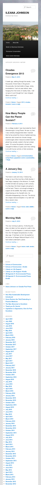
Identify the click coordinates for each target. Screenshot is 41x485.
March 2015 (9, 419)
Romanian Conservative (13, 51)
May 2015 (9, 414)
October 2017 (10, 347)
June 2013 (9, 467)
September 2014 (11, 433)
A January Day (14, 168)
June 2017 (9, 356)
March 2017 (9, 363)
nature (24, 246)
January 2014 (10, 451)
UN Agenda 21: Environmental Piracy (18, 274)
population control (19, 158)
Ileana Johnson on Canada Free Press (18, 286)
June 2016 (9, 384)
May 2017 (9, 358)
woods (32, 246)
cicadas (27, 102)
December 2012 (11, 481)
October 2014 (10, 430)
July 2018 (9, 326)
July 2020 (9, 321)
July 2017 (9, 354)
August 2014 (10, 435)
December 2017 (11, 342)
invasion (8, 104)
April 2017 (9, 361)
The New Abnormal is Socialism (16, 304)
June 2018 (9, 328)
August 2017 (10, 351)
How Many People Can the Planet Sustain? (15, 116)
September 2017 (11, 349)
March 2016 (9, 391)
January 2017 (10, 368)
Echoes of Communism (14, 264)
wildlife (31, 207)
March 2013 (9, 474)
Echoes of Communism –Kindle (16, 267)
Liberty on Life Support (13, 269)
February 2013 (10, 477)
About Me (15, 42)
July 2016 (9, 382)
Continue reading (12, 98)
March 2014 (9, 447)
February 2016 (10, 393)
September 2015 (11, 405)
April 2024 (9, 319)
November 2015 (11, 400)
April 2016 (9, 388)
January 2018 (10, 340)
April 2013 (9, 472)
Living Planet (10, 158)
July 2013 (9, 465)
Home (8, 42)
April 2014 (9, 444)
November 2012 (11, 484)
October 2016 (10, 375)
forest (23, 207)
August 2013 (10, 463)
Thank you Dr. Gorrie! (13, 306)
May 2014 (9, 442)
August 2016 (10, 379)
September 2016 (11, 377)
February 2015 (10, 421)
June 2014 (9, 440)
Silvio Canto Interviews (13, 56)
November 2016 (11, 372)
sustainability (30, 158)
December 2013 (11, 454)
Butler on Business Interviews (15, 47)
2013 (23, 102)
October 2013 (10, 458)
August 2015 (10, 407)
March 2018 (9, 335)
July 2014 (9, 437)
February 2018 (10, 337)
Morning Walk (13, 217)
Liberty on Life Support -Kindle (16, 271)
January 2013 (10, 479)
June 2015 (9, 412)
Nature (13, 102)
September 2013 (11, 460)
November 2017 (11, 344)
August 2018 (10, 324)
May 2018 (9, 330)
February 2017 (10, 365)
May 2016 (9, 386)
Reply (8, 160)
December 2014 (11, 426)
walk (27, 207)
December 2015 (11, 398)
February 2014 (10, 449)
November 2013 (11, 456)
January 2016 (10, 396)
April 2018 (9, 333)
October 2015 (10, 402)
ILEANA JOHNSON (17, 13)
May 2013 (9, 470)
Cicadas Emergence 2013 (15, 71)
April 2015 (9, 416)
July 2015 (9, 409)
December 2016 (11, 370)
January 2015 (10, 423)
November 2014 (11, 428)
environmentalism (27, 156)
